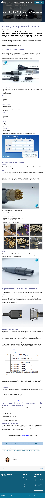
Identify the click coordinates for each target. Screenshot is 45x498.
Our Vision (28, 2)
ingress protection (5, 450)
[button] (43, 495)
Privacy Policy (31, 495)
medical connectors (32, 450)
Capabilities (21, 2)
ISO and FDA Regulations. (17, 400)
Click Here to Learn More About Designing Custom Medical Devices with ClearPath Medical (22, 443)
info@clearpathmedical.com (38, 482)
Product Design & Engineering (28, 14)
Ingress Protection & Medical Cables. (14, 349)
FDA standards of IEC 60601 (20, 385)
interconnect (11, 450)
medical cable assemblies (17, 450)
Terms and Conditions (37, 495)
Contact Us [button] (38, 489)
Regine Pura (26, 15)
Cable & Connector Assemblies (17, 14)
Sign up (12, 436)
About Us (15, 2)
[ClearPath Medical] (6, 2)
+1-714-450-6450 (40, 479)
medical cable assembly (25, 450)
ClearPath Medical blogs (25, 435)
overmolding (38, 450)
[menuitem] (16, 2)
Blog (32, 2)
